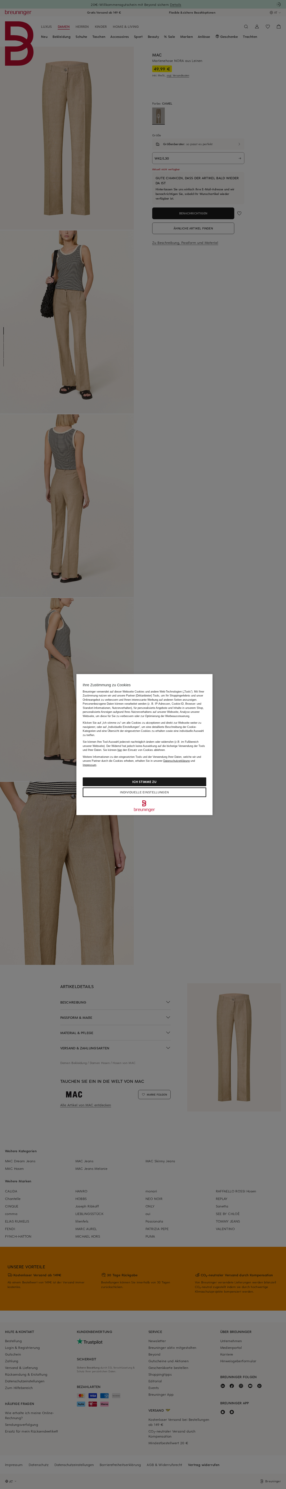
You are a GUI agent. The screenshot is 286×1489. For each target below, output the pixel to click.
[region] (144, 744)
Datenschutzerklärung (176, 760)
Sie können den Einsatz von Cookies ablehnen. (134, 750)
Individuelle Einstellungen (144, 792)
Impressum (89, 764)
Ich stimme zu (144, 782)
